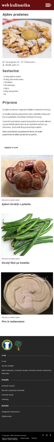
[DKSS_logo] (7, 344)
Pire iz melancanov (13, 321)
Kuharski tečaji (7, 395)
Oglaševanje (7, 416)
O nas (4, 361)
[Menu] (47, 5)
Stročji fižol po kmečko (15, 262)
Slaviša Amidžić (8, 366)
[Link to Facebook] (43, 435)
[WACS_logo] (18, 346)
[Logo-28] (22, 5)
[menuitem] (47, 5)
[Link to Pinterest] (50, 435)
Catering (5, 399)
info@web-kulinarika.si (11, 412)
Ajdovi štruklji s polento (16, 204)
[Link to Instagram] (47, 435)
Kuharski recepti (8, 386)
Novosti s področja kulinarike (13, 390)
